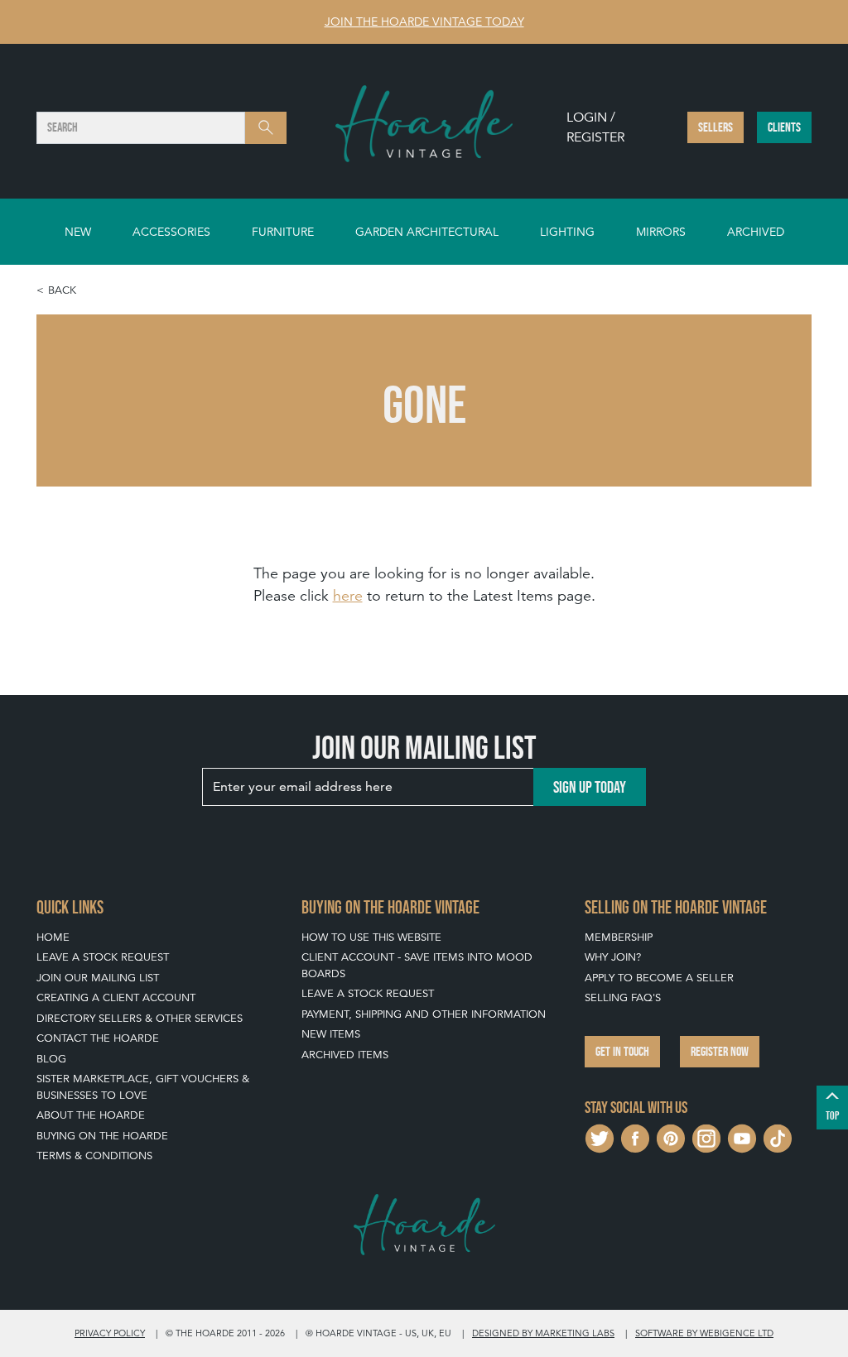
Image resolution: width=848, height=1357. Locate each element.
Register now (720, 1051)
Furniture (283, 231)
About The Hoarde (90, 1115)
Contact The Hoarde (97, 1038)
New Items (330, 1034)
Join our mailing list (97, 978)
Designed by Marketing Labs (543, 1333)
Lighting (567, 231)
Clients (784, 127)
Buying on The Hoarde (102, 1136)
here (348, 595)
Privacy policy (110, 1333)
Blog (51, 1059)
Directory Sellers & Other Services (139, 1018)
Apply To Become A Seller (659, 978)
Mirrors (661, 231)
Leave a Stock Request (102, 957)
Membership (619, 937)
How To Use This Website (371, 937)
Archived (755, 231)
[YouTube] (742, 1136)
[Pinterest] (671, 1136)
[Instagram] (706, 1136)
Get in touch (622, 1051)
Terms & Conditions (94, 1155)
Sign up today (589, 787)
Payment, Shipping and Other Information (423, 1014)
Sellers (715, 127)
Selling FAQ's (623, 997)
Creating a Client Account (115, 997)
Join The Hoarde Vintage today (424, 21)
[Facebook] (635, 1136)
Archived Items (344, 1055)
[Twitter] (599, 1136)
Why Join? (613, 957)
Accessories (171, 231)
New (78, 231)
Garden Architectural (427, 231)
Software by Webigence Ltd (704, 1333)
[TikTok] (778, 1136)
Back (62, 290)
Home (53, 937)
